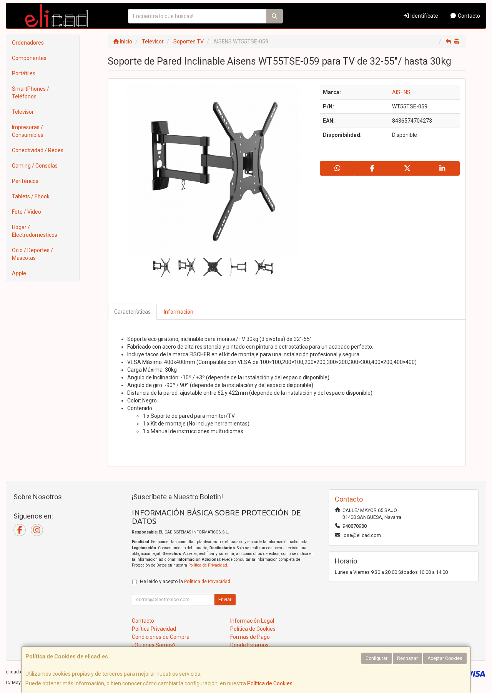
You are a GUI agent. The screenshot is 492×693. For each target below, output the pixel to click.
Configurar (376, 658)
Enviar (224, 599)
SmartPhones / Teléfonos (30, 93)
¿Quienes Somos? (154, 645)
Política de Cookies (270, 683)
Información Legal (252, 621)
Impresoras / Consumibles (27, 131)
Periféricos (25, 181)
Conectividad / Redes (37, 150)
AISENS (401, 92)
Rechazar (407, 658)
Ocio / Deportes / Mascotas (32, 254)
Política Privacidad (154, 629)
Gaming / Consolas (35, 166)
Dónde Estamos (249, 645)
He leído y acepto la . (185, 581)
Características (132, 312)
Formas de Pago (250, 637)
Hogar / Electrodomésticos (34, 231)
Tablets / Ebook (31, 196)
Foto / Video (26, 212)
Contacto (468, 16)
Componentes (29, 58)
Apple (19, 273)
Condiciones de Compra (160, 637)
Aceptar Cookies (444, 658)
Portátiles (23, 73)
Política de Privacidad (207, 565)
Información (178, 312)
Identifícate (423, 16)
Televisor (23, 112)
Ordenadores (28, 43)
